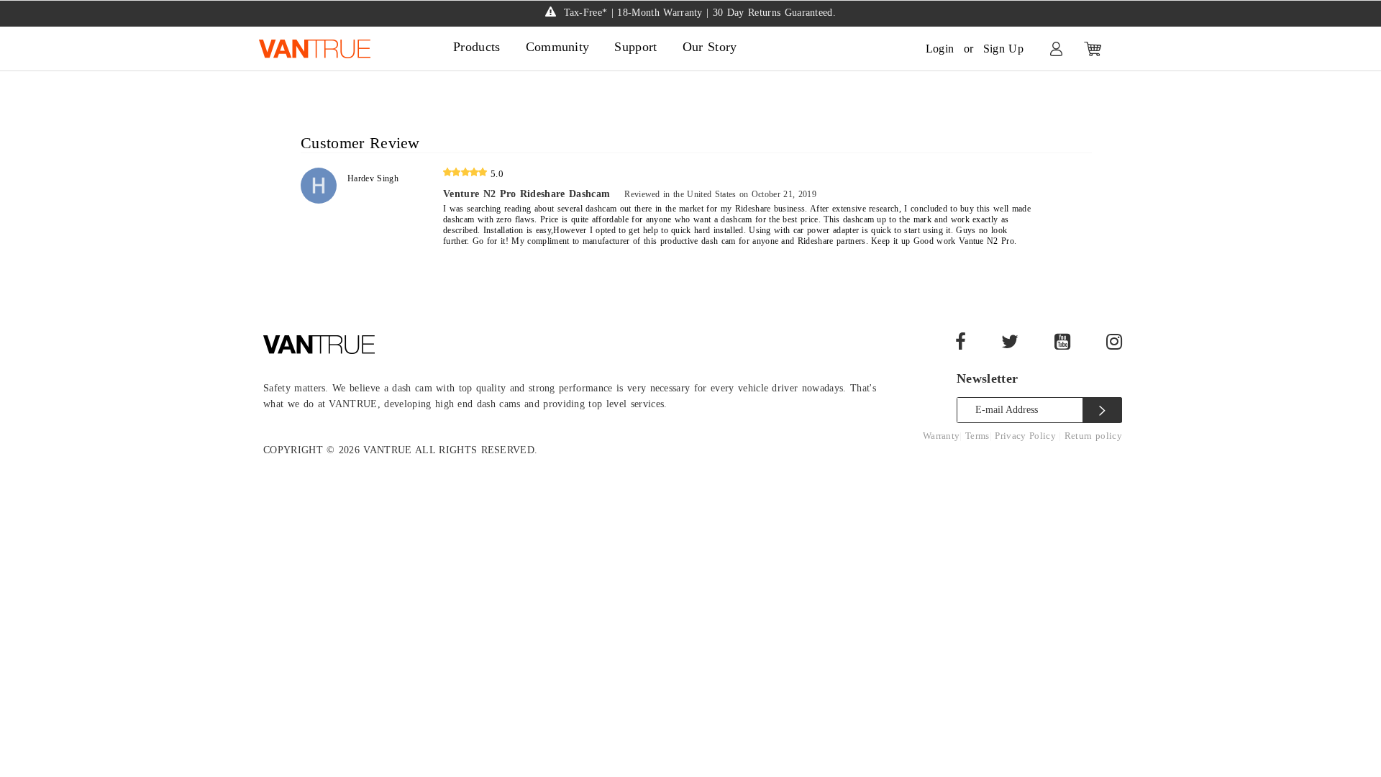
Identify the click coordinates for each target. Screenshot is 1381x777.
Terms (977, 435)
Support (635, 47)
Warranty (941, 435)
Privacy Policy (1027, 435)
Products (477, 47)
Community (558, 47)
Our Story (710, 47)
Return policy (1093, 435)
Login (940, 48)
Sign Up (1003, 48)
